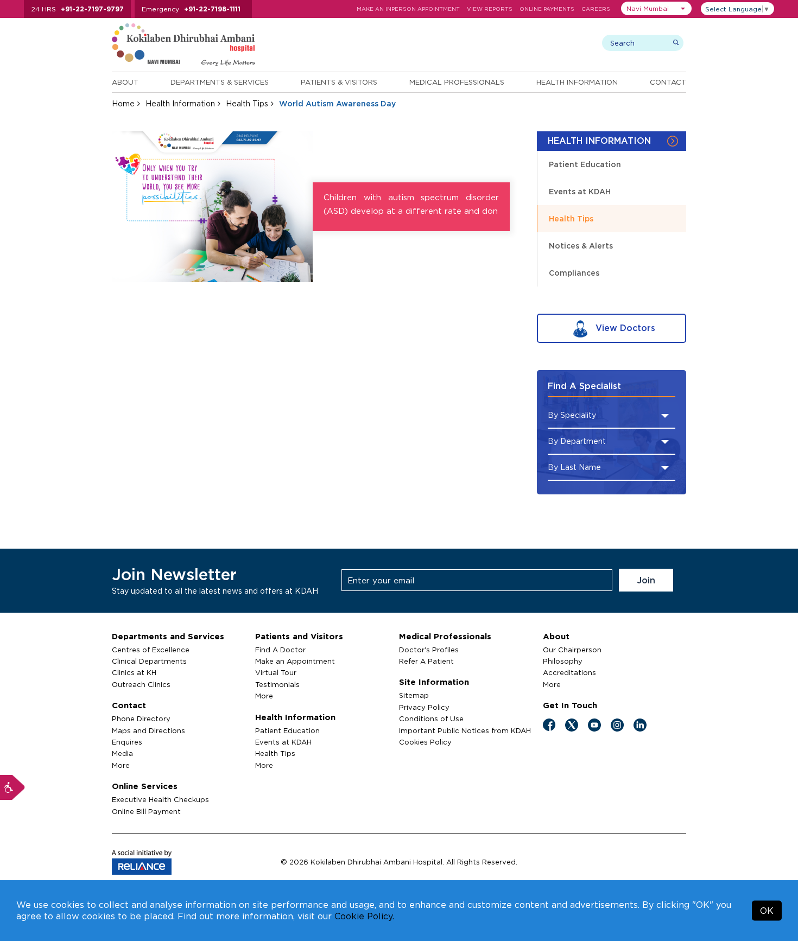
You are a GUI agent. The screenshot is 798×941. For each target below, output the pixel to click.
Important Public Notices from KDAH (465, 730)
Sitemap (414, 695)
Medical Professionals (456, 82)
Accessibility (12, 787)
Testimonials (277, 684)
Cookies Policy (425, 742)
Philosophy (562, 661)
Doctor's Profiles (429, 649)
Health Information (577, 82)
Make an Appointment (295, 661)
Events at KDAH (580, 191)
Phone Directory (141, 718)
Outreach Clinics (141, 684)
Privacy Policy (424, 707)
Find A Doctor (280, 649)
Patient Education (585, 164)
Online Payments (547, 9)
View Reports (489, 9)
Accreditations (569, 672)
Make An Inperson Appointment (408, 9)
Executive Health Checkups (160, 799)
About (125, 82)
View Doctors (624, 328)
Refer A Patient (426, 661)
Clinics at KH (134, 672)
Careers (595, 9)
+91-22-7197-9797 (92, 8)
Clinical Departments (149, 661)
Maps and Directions (148, 730)
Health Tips (247, 103)
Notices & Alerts (581, 245)
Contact (668, 82)
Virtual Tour (275, 672)
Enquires (127, 742)
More (121, 765)
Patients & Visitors (339, 82)
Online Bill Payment (146, 811)
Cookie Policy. (364, 916)
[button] (656, 8)
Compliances (574, 273)
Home (123, 103)
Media (122, 753)
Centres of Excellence (150, 649)
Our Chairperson (572, 649)
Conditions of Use (431, 718)
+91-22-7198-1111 (212, 8)
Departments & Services (219, 82)
